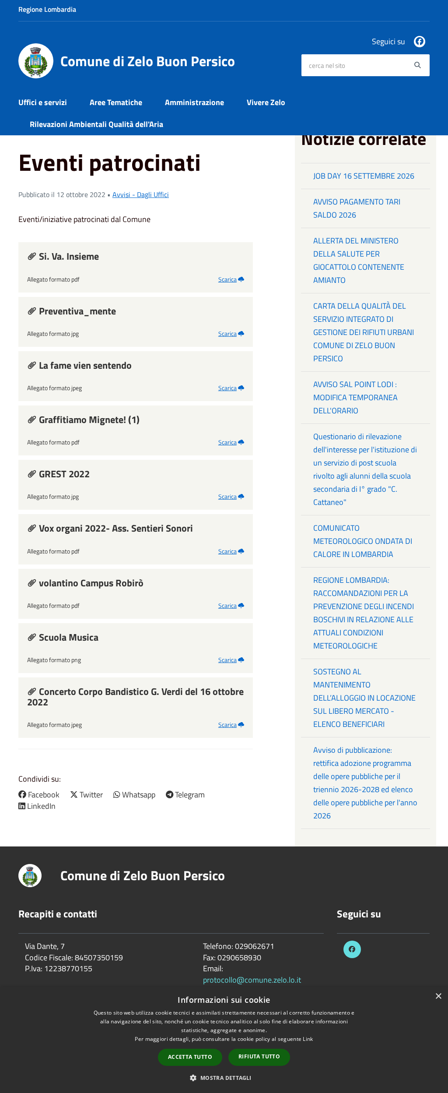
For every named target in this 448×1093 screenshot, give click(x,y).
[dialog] (224, 1040)
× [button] (438, 996)
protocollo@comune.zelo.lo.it (252, 980)
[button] (223, 1077)
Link (308, 1039)
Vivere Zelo (266, 102)
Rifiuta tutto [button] (259, 1056)
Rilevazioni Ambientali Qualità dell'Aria (96, 124)
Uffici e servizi (42, 102)
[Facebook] (419, 41)
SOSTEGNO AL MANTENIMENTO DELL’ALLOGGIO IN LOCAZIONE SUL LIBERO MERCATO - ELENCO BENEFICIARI (364, 698)
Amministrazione (194, 102)
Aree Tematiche (116, 102)
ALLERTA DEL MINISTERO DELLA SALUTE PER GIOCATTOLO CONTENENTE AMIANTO (358, 260)
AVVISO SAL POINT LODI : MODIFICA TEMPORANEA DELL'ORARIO (355, 397)
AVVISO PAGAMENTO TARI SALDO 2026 (356, 208)
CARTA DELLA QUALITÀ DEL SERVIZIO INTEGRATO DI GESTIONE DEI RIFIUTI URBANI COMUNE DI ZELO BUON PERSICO (363, 332)
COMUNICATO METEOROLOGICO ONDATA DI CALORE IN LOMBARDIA (362, 541)
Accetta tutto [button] (190, 1057)
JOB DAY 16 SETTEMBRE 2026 (363, 176)
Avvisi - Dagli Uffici (140, 194)
